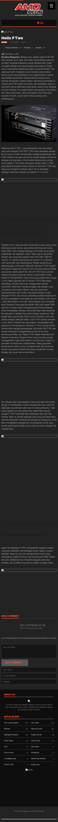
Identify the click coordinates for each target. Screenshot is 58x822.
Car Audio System (11, 723)
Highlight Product (11, 735)
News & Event (36, 729)
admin (24, 42)
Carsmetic (35, 746)
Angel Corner (36, 735)
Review (4, 42)
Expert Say (35, 764)
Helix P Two (12, 38)
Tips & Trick (35, 741)
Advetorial (35, 752)
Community (9, 752)
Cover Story (8, 741)
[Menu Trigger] (51, 5)
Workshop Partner (38, 758)
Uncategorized (10, 758)
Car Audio (35, 723)
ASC (5, 746)
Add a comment (10, 616)
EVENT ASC (8, 764)
